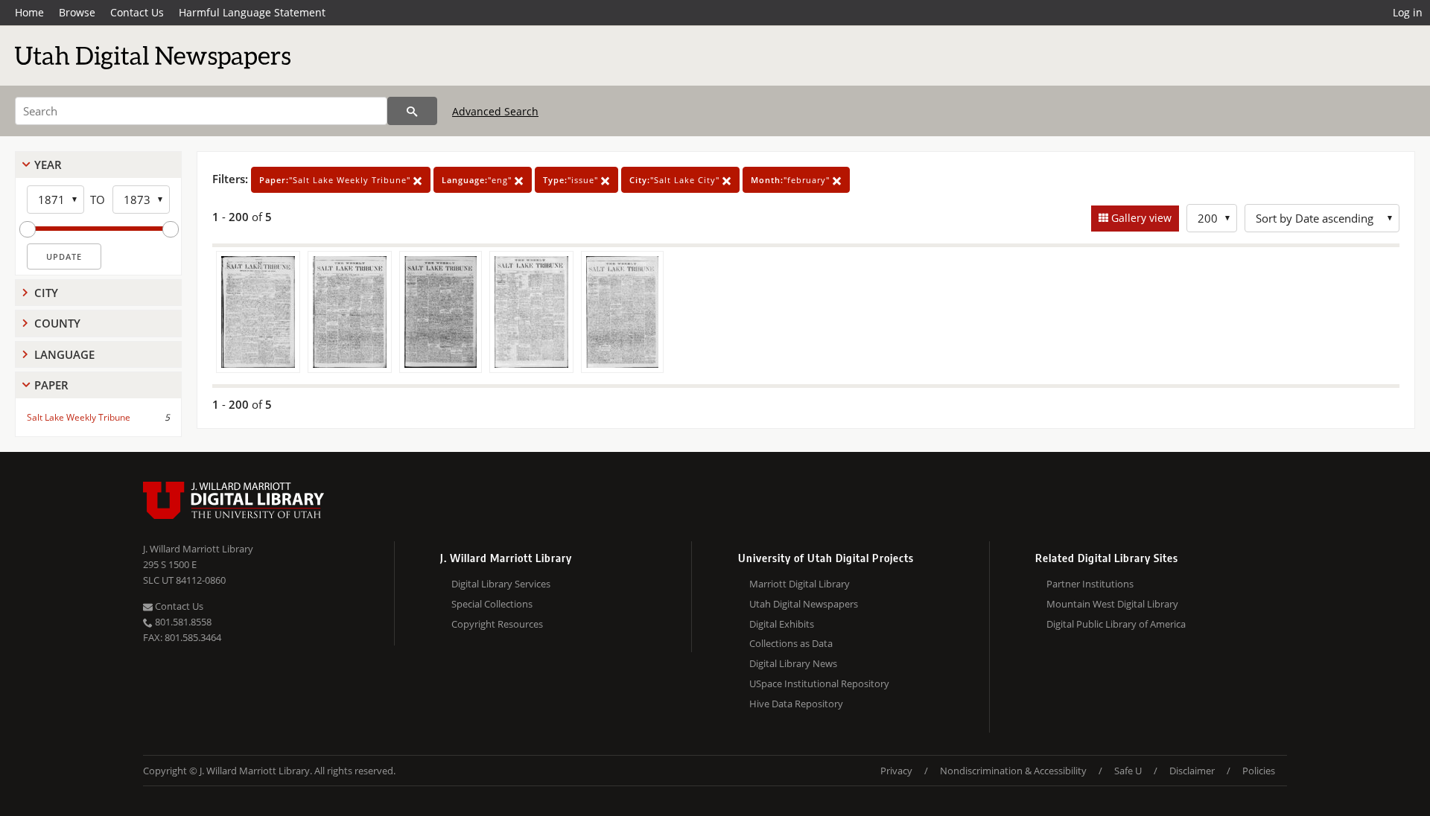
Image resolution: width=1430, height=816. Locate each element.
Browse (77, 12)
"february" (792, 179)
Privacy (896, 770)
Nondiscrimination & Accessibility (1013, 770)
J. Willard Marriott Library (198, 548)
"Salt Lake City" (675, 179)
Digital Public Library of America (1116, 624)
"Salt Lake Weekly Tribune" (336, 179)
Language (64, 354)
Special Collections (492, 604)
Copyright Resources (497, 624)
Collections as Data (791, 643)
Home (29, 12)
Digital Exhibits (781, 624)
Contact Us (137, 12)
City (46, 292)
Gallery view (1140, 218)
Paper (51, 384)
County (57, 323)
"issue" (572, 179)
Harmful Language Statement (252, 12)
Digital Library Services (500, 583)
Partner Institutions (1090, 583)
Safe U (1128, 770)
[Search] (412, 111)
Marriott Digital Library (799, 583)
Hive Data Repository (796, 703)
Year (48, 164)
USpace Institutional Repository (819, 683)
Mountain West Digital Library (1112, 604)
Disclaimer (1192, 770)
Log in (1408, 12)
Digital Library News (793, 663)
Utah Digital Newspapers (803, 604)
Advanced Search (495, 111)
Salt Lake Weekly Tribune (78, 417)
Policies (1258, 770)
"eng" (478, 179)
